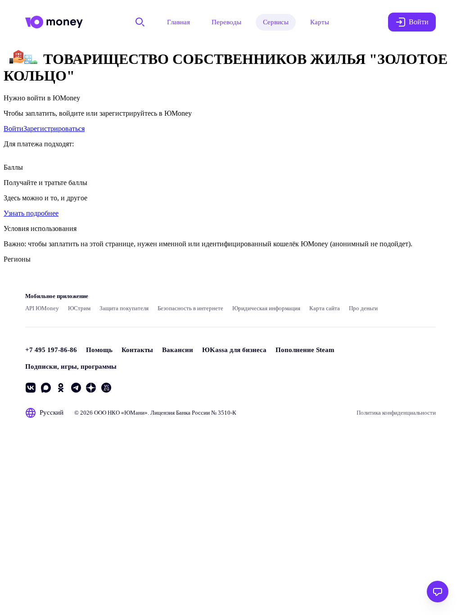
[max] (46, 387)
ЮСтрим (79, 308)
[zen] (91, 387)
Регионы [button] (17, 259)
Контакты (137, 349)
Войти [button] (419, 22)
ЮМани (134, 412)
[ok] (60, 387)
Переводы (226, 22)
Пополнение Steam (305, 349)
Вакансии (177, 349)
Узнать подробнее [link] (31, 213)
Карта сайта (324, 308)
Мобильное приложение (56, 296)
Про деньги (363, 308)
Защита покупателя (124, 308)
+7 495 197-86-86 (51, 349)
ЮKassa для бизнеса (234, 349)
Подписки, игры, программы (71, 366)
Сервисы (276, 22)
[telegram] (76, 387)
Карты (319, 22)
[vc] (106, 387)
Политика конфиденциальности (396, 412)
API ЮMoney (42, 308)
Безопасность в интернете (190, 308)
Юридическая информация (266, 308)
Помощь (99, 349)
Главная (178, 22)
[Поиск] (140, 22)
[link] (13, 128)
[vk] (30, 387)
